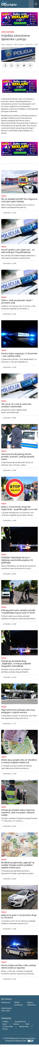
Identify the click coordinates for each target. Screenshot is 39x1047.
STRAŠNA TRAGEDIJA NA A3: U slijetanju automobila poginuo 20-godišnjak (17, 560)
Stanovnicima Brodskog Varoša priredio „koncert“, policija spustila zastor (17, 456)
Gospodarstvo (20, 1021)
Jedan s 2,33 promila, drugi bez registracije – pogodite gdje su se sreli (19, 508)
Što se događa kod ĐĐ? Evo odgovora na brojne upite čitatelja (19, 200)
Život (27, 1024)
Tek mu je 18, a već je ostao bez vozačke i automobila (16, 405)
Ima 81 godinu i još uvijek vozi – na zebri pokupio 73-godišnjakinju (17, 251)
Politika (5, 1021)
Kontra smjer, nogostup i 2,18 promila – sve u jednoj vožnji (19, 354)
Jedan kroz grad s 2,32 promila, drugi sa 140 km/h (18, 916)
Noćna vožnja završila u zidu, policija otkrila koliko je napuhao (18, 966)
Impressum (5, 1002)
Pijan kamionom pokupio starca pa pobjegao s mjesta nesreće (18, 711)
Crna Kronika (7, 1026)
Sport (4, 1024)
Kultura (16, 1024)
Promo (5, 1029)
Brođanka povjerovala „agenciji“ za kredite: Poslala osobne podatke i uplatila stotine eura (17, 865)
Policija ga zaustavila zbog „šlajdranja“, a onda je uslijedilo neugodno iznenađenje (16, 663)
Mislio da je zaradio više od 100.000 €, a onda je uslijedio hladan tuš (19, 761)
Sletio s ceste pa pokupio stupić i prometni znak (16, 301)
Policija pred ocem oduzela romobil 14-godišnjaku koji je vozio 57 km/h (18, 611)
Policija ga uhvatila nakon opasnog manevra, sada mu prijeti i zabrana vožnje (18, 812)
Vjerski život (24, 1026)
